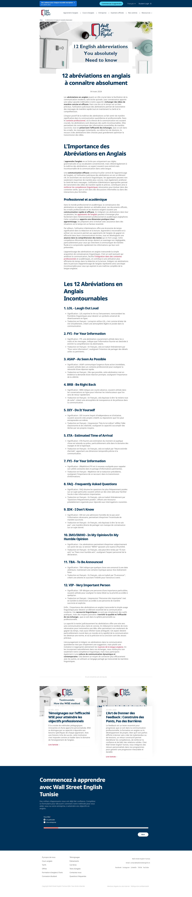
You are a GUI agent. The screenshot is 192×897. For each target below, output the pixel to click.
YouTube (146, 867)
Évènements (74, 861)
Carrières (73, 865)
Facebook (118, 867)
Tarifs (44, 865)
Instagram (126, 867)
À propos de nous (48, 857)
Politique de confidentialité (140, 886)
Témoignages (75, 857)
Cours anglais (47, 861)
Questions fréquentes (78, 876)
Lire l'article (53, 745)
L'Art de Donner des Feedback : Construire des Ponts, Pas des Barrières (125, 717)
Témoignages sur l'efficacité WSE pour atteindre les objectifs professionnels (69, 717)
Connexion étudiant (49, 876)
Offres (44, 869)
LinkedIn (134, 867)
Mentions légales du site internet (118, 886)
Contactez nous (75, 872)
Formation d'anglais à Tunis (52, 872)
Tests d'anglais (75, 869)
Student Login (144, 4)
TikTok (140, 867)
